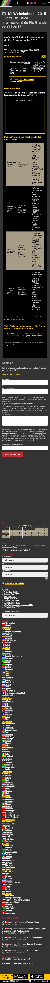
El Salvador (9, 702)
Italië (7, 754)
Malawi (8, 789)
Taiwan (8, 876)
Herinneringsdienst (12, 546)
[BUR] (3, 667)
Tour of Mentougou (34, 937)
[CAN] (3, 671)
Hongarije (9, 739)
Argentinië (9, 634)
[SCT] (3, 854)
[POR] (3, 841)
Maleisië (8, 791)
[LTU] (3, 782)
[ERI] (3, 704)
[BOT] (3, 658)
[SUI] (3, 913)
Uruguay (8, 893)
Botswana (9, 658)
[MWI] (3, 789)
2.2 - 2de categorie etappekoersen (22, 80)
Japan (7, 760)
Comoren (8, 680)
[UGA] (3, 891)
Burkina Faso (10, 667)
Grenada (8, 721)
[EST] (3, 706)
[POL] (3, 837)
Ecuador (8, 697)
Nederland (9, 813)
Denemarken (10, 691)
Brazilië (27, 62)
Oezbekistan (10, 824)
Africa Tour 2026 (10, 592)
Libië (7, 780)
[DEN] (3, 691)
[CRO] (3, 684)
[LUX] (3, 784)
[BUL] (3, 665)
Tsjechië (8, 885)
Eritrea (7, 704)
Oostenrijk (9, 828)
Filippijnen (9, 710)
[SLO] (3, 863)
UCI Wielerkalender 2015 (26, 14)
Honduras (9, 734)
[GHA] (3, 719)
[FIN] (3, 713)
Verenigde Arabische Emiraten (17, 900)
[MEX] (3, 804)
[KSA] (3, 852)
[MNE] (3, 811)
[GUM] (3, 726)
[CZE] (3, 885)
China (7, 676)
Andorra (8, 629)
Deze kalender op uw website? (17, 550)
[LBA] (3, 780)
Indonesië (9, 747)
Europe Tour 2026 (11, 598)
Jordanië (8, 763)
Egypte (8, 699)
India (7, 745)
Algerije (8, 627)
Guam (7, 726)
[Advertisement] (25, 117)
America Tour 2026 (11, 594)
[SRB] (3, 858)
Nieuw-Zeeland (11, 817)
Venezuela (9, 895)
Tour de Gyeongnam (35, 944)
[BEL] (3, 645)
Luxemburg (9, 784)
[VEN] (3, 895)
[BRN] (3, 643)
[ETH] (3, 708)
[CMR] (3, 765)
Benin (7, 649)
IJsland (8, 743)
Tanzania (8, 878)
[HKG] (3, 736)
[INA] (3, 747)
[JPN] (3, 760)
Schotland (9, 854)
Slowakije (9, 865)
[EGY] (3, 699)
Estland (8, 706)
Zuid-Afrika (9, 909)
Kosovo (8, 776)
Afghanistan (10, 623)
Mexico (8, 804)
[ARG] (3, 634)
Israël (7, 752)
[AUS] (3, 638)
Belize (7, 647)
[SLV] (3, 702)
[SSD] (3, 867)
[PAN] (3, 832)
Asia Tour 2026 (10, 596)
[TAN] (3, 878)
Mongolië (9, 808)
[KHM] (3, 669)
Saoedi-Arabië (11, 852)
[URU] (3, 893)
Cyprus (8, 689)
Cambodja (9, 669)
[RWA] (3, 850)
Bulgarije (8, 665)
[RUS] (3, 848)
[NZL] (3, 817)
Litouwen (9, 782)
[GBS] (3, 730)
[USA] (3, 902)
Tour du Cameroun (34, 922)
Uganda (8, 891)
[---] (3, 815)
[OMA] (3, 826)
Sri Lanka (9, 872)
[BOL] (3, 654)
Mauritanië (9, 800)
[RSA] (3, 909)
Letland (8, 778)
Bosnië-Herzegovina (13, 656)
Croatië (8, 684)
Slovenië (8, 863)
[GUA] (3, 728)
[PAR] (3, 835)
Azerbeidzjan (10, 640)
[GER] (3, 695)
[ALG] (3, 627)
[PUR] (3, 839)
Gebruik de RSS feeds (13, 963)
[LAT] (3, 778)
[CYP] (3, 689)
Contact (45, 981)
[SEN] (3, 856)
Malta (7, 795)
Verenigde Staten (12, 902)
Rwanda (8, 850)
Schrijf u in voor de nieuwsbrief (17, 959)
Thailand (8, 880)
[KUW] (3, 771)
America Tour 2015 (18, 72)
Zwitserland (10, 913)
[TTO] (3, 882)
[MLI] (3, 793)
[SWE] (3, 911)
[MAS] (3, 791)
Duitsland (9, 695)
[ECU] (3, 697)
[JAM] (3, 758)
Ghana (7, 719)
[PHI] (3, 710)
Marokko (8, 797)
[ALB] (3, 625)
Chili (7, 673)
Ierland (8, 741)
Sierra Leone (10, 861)
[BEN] (3, 649)
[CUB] (3, 686)
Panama (8, 832)
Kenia (7, 769)
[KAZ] (3, 767)
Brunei (7, 662)
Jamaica (8, 758)
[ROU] (3, 845)
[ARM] (3, 636)
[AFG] (3, 623)
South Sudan (10, 867)
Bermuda (8, 652)
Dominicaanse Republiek (15, 693)
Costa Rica (9, 682)
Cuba (7, 686)
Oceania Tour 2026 (11, 601)
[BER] (3, 652)
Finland (8, 713)
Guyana (8, 732)
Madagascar (10, 787)
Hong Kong (9, 736)
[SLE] (3, 861)
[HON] (3, 734)
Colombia (9, 678)
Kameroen (9, 765)
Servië (7, 858)
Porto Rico (9, 839)
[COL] (3, 678)
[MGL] (3, 808)
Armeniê (8, 636)
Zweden (8, 911)
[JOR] (3, 763)
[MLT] (3, 795)
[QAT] (3, 843)
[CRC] (3, 682)
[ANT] (3, 632)
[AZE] (3, 640)
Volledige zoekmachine (14, 583)
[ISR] (3, 752)
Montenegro (10, 811)
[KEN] (3, 769)
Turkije (7, 889)
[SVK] (3, 865)
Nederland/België (12, 815)
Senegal (8, 856)
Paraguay (9, 835)
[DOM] (3, 693)
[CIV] (3, 756)
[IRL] (3, 741)
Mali (7, 793)
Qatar (7, 843)
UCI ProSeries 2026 (12, 603)
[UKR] (3, 821)
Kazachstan (10, 767)
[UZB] (3, 824)
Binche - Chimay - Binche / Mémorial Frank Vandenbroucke (25, 930)
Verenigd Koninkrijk (13, 898)
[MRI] (3, 802)
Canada (8, 671)
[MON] (3, 806)
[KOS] (3, 776)
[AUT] (3, 828)
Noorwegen (10, 819)
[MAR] (3, 797)
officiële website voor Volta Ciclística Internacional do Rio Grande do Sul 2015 (24, 94)
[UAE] (3, 900)
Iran (6, 750)
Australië (8, 638)
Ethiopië (8, 708)
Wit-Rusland (10, 906)
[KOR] (3, 773)
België (7, 645)
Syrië (7, 874)
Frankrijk (8, 715)
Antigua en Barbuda (13, 632)
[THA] (3, 880)
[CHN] (3, 676)
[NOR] (3, 819)
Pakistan (8, 830)
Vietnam (8, 904)
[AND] (3, 629)
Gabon (7, 717)
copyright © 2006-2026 (10, 981)
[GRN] (3, 721)
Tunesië (8, 887)
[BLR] (3, 906)
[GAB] (3, 717)
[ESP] (3, 869)
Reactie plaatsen (13, 454)
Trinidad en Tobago (12, 882)
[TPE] (3, 876)
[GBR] (3, 898)
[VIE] (3, 904)
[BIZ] (3, 647)
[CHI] (3, 673)
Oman (7, 826)
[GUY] (3, 732)
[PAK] (3, 830)
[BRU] (3, 662)
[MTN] (3, 800)
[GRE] (3, 723)
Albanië (8, 625)
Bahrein (8, 643)
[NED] (3, 813)
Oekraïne (8, 821)
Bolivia (8, 654)
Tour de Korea (32, 950)
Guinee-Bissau (11, 730)
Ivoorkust (9, 756)
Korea (7, 773)
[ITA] (3, 754)
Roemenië (9, 845)
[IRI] (3, 750)
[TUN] (3, 887)
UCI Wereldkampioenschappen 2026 (18, 605)
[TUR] (3, 889)
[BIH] (3, 656)
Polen (7, 837)
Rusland (8, 848)
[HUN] (3, 739)
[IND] (3, 745)
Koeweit (8, 771)
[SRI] (3, 872)
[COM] (3, 680)
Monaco (8, 806)
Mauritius (9, 802)
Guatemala (9, 728)
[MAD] (3, 787)
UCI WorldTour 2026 (12, 607)
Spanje (8, 869)
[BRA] (3, 660)
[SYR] (3, 874)
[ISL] (3, 743)
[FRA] (3, 715)
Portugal (8, 841)
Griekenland (10, 723)
